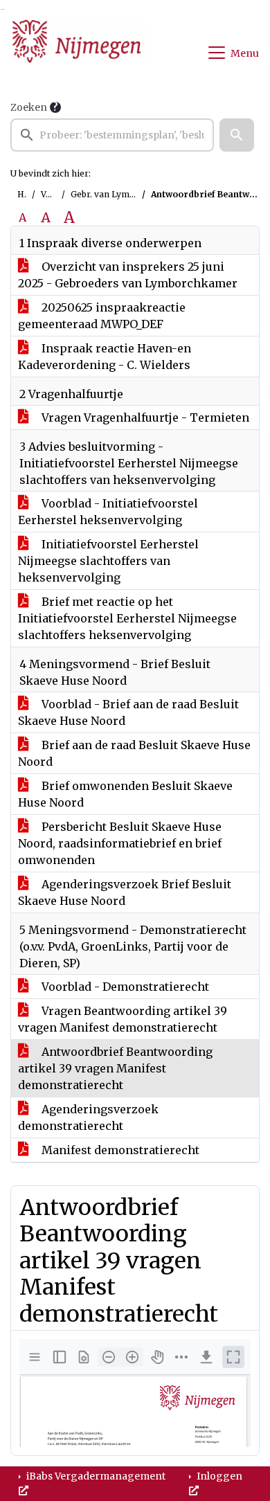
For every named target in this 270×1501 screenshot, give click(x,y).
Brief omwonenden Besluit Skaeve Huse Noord (125, 794)
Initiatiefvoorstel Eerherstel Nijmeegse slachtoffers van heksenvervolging (108, 560)
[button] (236, 135)
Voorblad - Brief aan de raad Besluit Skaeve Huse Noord (128, 712)
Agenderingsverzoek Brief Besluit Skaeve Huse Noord (124, 892)
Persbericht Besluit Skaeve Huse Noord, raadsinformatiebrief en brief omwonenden (120, 843)
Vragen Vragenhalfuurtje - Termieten (144, 417)
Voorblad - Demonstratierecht (124, 987)
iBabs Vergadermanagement (94, 1476)
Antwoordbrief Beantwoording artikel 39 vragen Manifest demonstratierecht (115, 1068)
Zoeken (28, 107)
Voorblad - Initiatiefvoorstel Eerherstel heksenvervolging (108, 511)
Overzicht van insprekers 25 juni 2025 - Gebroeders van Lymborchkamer (127, 275)
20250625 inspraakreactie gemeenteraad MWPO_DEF (102, 315)
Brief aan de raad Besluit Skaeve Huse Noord (134, 753)
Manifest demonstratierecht (119, 1150)
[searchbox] (112, 135)
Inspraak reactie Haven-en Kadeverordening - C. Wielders (104, 356)
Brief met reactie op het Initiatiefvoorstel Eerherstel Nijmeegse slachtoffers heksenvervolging (127, 618)
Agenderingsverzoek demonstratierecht (88, 1117)
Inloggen (218, 1476)
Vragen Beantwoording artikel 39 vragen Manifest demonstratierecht (122, 1019)
